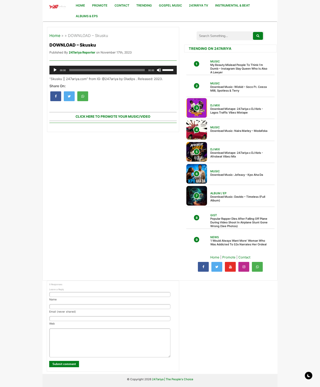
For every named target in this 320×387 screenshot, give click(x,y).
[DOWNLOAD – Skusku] (55, 96)
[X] (216, 267)
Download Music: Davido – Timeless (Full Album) (237, 198)
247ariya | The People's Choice (172, 379)
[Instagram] (243, 267)
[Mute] (159, 70)
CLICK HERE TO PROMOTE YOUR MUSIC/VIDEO (113, 116)
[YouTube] (230, 267)
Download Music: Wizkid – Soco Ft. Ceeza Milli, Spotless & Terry (238, 88)
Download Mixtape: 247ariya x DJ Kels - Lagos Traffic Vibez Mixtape (236, 110)
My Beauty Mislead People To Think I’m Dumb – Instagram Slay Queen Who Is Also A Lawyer (238, 68)
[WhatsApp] (257, 267)
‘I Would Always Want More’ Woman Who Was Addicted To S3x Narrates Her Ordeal (238, 242)
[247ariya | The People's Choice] (57, 7)
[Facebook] (203, 267)
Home (54, 35)
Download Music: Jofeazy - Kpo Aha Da (236, 174)
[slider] (168, 70)
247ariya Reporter (82, 52)
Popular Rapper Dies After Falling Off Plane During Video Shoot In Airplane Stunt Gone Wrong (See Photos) (239, 222)
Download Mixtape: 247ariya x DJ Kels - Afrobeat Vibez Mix (236, 154)
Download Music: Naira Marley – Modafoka (238, 130)
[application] (113, 70)
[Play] (55, 70)
